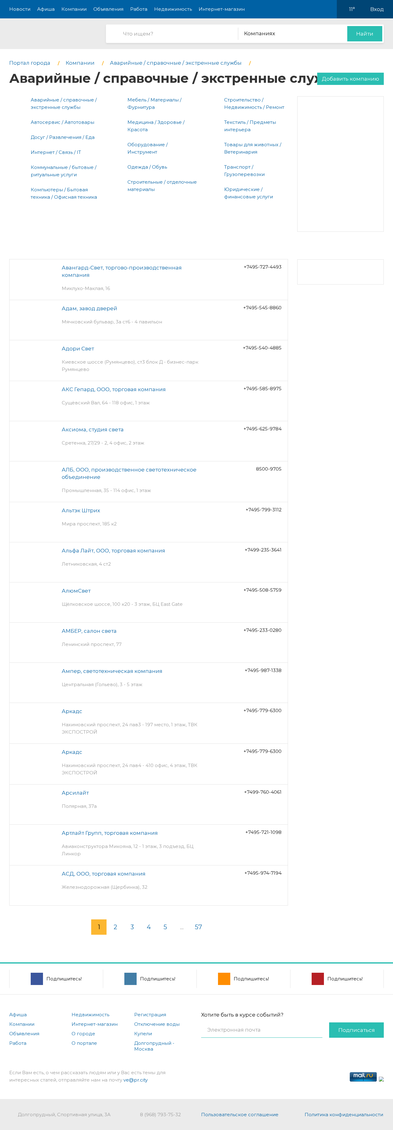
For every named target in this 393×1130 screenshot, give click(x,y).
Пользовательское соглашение (239, 1114)
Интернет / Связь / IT (56, 152)
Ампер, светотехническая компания (112, 671)
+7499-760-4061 (263, 792)
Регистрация (150, 1014)
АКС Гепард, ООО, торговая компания (114, 389)
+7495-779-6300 (262, 710)
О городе (83, 1033)
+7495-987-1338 (263, 670)
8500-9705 (269, 469)
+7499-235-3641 (263, 550)
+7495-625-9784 (262, 429)
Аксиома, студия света (93, 429)
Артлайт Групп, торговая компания (110, 833)
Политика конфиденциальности (344, 1114)
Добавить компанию (350, 79)
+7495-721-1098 (263, 832)
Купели (143, 1033)
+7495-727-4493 (263, 267)
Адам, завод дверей (89, 308)
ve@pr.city (135, 1080)
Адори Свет (78, 348)
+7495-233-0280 (262, 630)
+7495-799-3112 (264, 510)
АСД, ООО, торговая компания (104, 874)
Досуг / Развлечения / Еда (63, 137)
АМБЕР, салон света (89, 631)
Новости (19, 9)
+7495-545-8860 (262, 308)
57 (198, 927)
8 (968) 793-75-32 (160, 1114)
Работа (138, 9)
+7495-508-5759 (262, 590)
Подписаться (356, 1030)
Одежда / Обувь (147, 167)
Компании (74, 9)
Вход (377, 9)
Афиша (46, 9)
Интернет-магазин (222, 9)
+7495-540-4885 (262, 348)
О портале (84, 1043)
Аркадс (72, 711)
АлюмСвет (76, 591)
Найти (364, 34)
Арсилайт (75, 793)
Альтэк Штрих (81, 510)
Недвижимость (173, 9)
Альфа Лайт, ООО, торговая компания (113, 551)
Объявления (108, 9)
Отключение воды (157, 1024)
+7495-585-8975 (262, 388)
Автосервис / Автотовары (62, 122)
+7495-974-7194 (263, 873)
